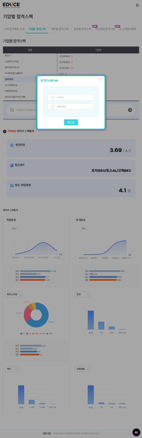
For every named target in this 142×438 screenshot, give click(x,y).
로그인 (71, 122)
